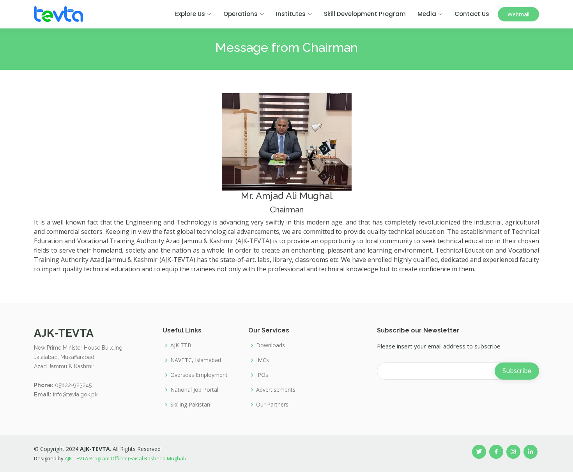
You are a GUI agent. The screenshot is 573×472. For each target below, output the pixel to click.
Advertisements (275, 389)
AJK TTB (180, 345)
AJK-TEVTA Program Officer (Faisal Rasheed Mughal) (125, 458)
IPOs (262, 375)
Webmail (518, 14)
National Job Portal (194, 389)
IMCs (262, 360)
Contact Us (472, 14)
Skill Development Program (365, 14)
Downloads (270, 345)
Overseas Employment (199, 375)
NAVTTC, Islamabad (195, 360)
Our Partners (272, 404)
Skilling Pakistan (190, 404)
